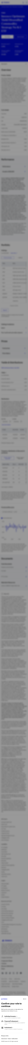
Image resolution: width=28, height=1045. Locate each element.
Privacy (9, 1038)
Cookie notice (15, 1038)
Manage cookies (4, 1035)
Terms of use (4, 1038)
